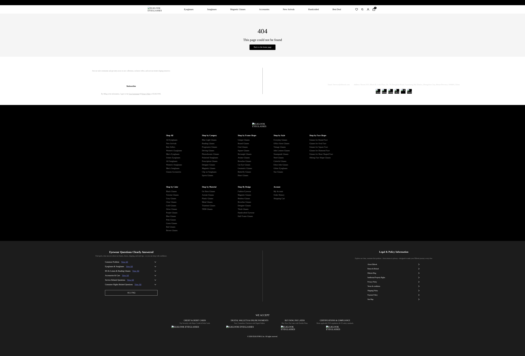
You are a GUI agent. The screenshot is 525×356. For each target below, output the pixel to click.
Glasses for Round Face (318, 140)
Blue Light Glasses (209, 140)
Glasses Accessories (173, 172)
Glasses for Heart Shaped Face (321, 154)
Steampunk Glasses (281, 154)
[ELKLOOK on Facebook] (378, 91)
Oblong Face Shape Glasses (320, 158)
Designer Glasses (208, 165)
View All (124, 262)
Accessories (264, 9)
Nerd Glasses (279, 158)
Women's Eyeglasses (174, 151)
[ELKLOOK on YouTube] (409, 91)
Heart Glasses (243, 175)
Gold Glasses (171, 206)
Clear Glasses (171, 202)
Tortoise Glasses (172, 195)
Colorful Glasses (280, 161)
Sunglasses (212, 9)
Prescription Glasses (209, 161)
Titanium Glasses (208, 206)
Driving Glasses (208, 151)
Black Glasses (171, 191)
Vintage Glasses (280, 147)
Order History (279, 195)
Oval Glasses (243, 147)
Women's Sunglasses (174, 165)
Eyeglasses (188, 9)
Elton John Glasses (281, 165)
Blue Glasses (171, 216)
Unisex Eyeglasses (173, 158)
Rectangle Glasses (244, 154)
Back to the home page (262, 47)
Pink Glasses (171, 220)
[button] (356, 9)
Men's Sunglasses (172, 168)
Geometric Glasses (245, 168)
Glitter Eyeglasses (280, 168)
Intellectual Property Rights (376, 277)
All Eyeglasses (171, 140)
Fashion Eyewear (244, 191)
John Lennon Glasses (282, 151)
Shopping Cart (279, 199)
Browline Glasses (244, 161)
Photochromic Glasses (210, 154)
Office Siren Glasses (281, 144)
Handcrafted (313, 9)
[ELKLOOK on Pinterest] (390, 91)
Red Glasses (170, 227)
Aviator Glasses (244, 158)
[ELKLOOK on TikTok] (397, 91)
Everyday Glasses (280, 140)
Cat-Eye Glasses (244, 165)
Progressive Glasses (209, 147)
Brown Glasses (171, 230)
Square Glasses (243, 151)
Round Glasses (243, 144)
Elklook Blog (372, 273)
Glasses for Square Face (318, 147)
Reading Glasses (208, 144)
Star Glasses (278, 172)
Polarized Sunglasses (210, 158)
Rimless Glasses (244, 199)
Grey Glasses (171, 199)
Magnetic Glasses (237, 9)
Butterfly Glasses (244, 172)
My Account (278, 191)
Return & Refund (383, 78)
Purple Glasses (171, 213)
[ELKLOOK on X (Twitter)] (403, 91)
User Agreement (134, 94)
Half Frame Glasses (245, 216)
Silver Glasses (171, 209)
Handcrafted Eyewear (246, 213)
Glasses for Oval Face (317, 144)
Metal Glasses (207, 202)
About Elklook (372, 264)
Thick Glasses (243, 209)
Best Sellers (170, 147)
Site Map (370, 299)
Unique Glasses (244, 140)
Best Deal (336, 9)
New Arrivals (288, 9)
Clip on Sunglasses (209, 172)
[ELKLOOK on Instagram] (384, 91)
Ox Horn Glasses (208, 191)
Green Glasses (171, 223)
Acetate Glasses (208, 195)
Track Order (361, 78)
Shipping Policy (406, 78)
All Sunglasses (171, 161)
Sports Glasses (207, 175)
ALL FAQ (131, 293)
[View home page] (157, 9)
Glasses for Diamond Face (319, 151)
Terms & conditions (374, 286)
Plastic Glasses (207, 199)
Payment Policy (373, 295)
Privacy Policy (146, 94)
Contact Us (426, 78)
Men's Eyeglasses (172, 154)
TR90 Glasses (207, 209)
